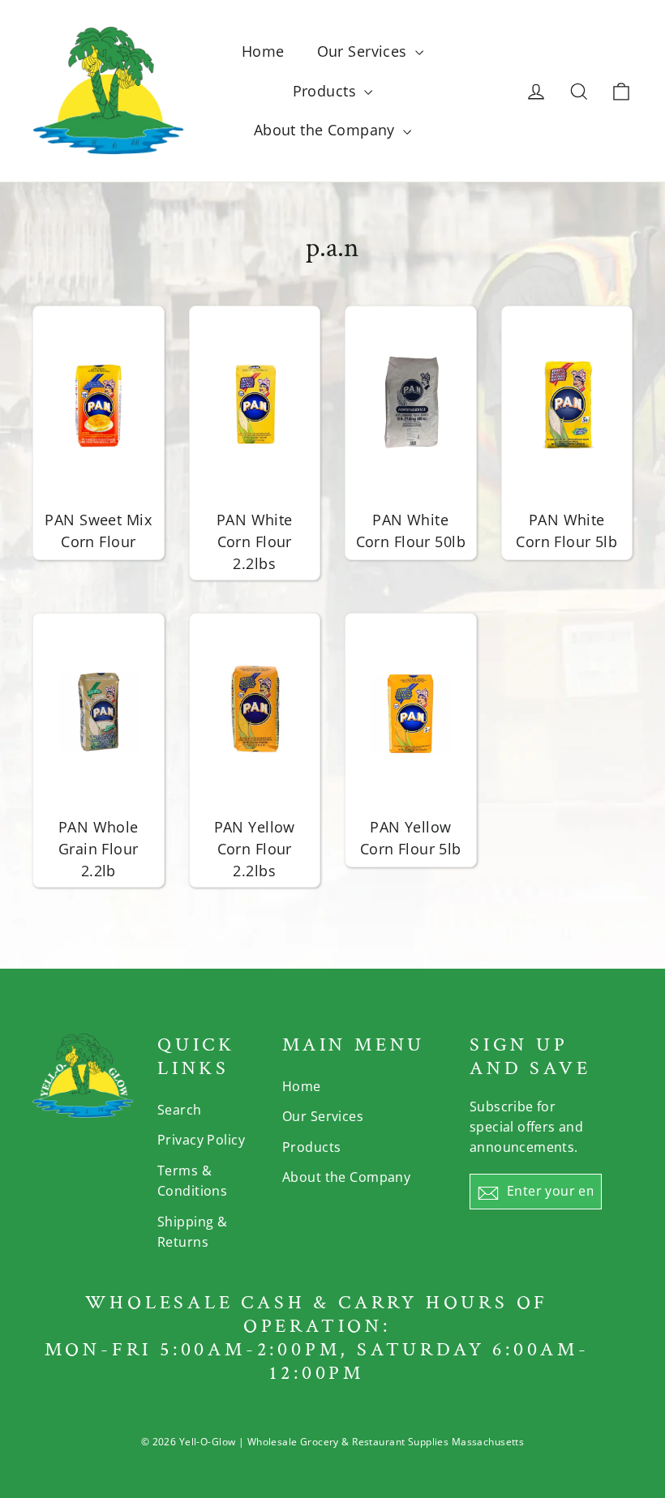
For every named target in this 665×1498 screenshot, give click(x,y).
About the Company (327, 129)
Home (263, 51)
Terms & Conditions (192, 1181)
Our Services (364, 51)
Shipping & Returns (192, 1232)
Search (179, 1110)
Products (327, 91)
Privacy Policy (201, 1140)
